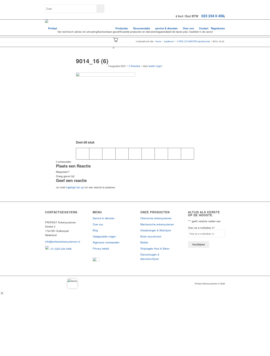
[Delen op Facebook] (82, 153)
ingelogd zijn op (75, 187)
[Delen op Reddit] (174, 153)
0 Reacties (134, 66)
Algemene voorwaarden (106, 242)
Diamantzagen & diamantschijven (149, 256)
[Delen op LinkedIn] (135, 153)
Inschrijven (198, 244)
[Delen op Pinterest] (122, 153)
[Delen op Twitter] (95, 153)
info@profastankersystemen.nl (62, 241)
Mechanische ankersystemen (157, 224)
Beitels (144, 242)
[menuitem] (122, 28)
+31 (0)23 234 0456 (60, 249)
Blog (95, 230)
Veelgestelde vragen (104, 236)
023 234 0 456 (212, 15)
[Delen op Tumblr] (148, 153)
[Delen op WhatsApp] (108, 153)
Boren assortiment (150, 236)
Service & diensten (103, 218)
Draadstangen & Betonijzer (155, 230)
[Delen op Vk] (161, 153)
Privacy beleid (101, 248)
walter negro (155, 66)
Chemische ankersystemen (156, 218)
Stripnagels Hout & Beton (154, 248)
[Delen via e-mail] (187, 153)
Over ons (98, 224)
